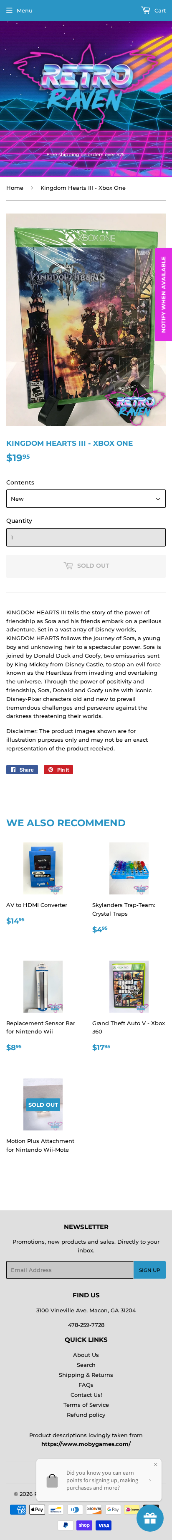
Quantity (19, 520)
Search (86, 1364)
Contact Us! (86, 1394)
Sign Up (149, 1270)
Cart (159, 10)
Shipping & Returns (86, 1374)
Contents (20, 482)
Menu (25, 10)
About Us (86, 1354)
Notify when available (163, 294)
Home (14, 187)
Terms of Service (86, 1404)
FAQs (86, 1384)
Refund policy (86, 1414)
